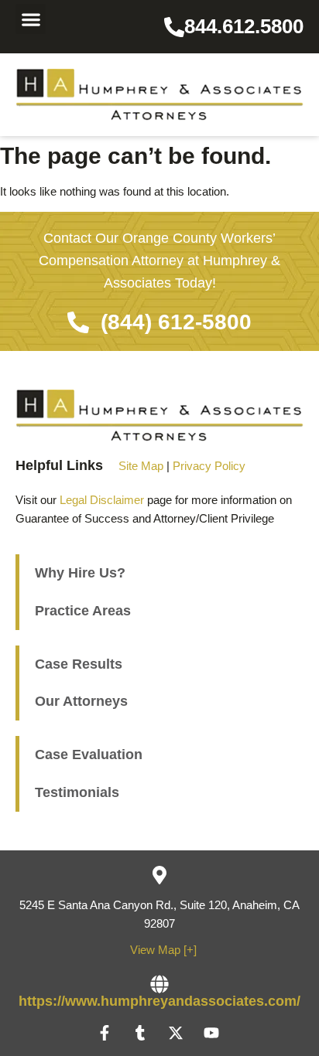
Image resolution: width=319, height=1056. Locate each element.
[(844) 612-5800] (78, 322)
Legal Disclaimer (102, 499)
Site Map (140, 465)
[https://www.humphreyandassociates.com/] (159, 984)
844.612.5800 (244, 26)
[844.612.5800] (174, 27)
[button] (30, 19)
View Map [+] (163, 949)
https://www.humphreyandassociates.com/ (159, 1001)
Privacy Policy (209, 465)
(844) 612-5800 (176, 322)
